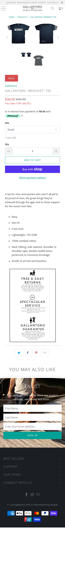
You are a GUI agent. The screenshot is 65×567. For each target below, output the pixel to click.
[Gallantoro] (32, 8)
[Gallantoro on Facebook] (26, 495)
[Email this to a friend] (45, 352)
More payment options (32, 177)
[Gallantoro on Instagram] (32, 495)
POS (28, 504)
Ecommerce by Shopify (46, 504)
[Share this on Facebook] (27, 352)
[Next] (57, 37)
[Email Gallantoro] (38, 495)
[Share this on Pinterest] (36, 352)
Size (7, 122)
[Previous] (7, 37)
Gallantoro (11, 85)
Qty (7, 144)
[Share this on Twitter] (18, 352)
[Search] (53, 8)
